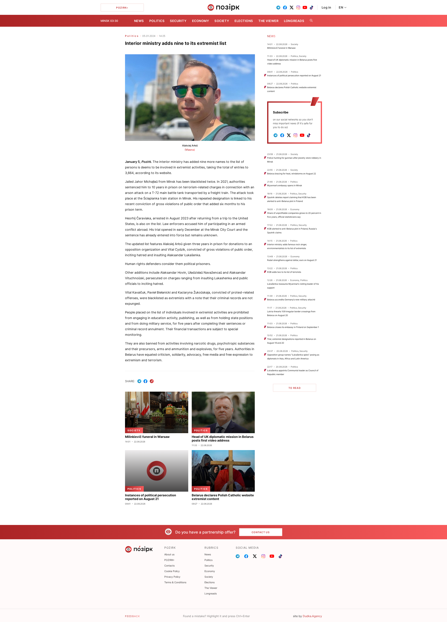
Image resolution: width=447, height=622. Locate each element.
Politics (156, 21)
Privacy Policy (172, 576)
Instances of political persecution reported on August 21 (294, 75)
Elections (244, 21)
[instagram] (298, 7)
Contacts (169, 565)
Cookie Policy (172, 571)
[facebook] (285, 7)
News (139, 21)
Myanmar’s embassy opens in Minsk (284, 185)
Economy (200, 21)
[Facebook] (145, 381)
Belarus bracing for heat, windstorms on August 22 (291, 173)
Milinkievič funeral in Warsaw (281, 48)
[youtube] (304, 7)
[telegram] (278, 7)
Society (221, 21)
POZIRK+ (169, 559)
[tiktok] (311, 7)
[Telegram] (139, 381)
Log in (326, 7)
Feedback (132, 616)
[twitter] (291, 7)
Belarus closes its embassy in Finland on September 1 (293, 327)
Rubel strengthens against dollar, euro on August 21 (292, 260)
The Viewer (268, 21)
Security (178, 21)
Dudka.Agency (312, 616)
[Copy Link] (152, 381)
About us (169, 554)
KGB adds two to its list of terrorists (284, 272)
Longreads (294, 21)
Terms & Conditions (175, 582)
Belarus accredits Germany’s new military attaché (291, 299)
